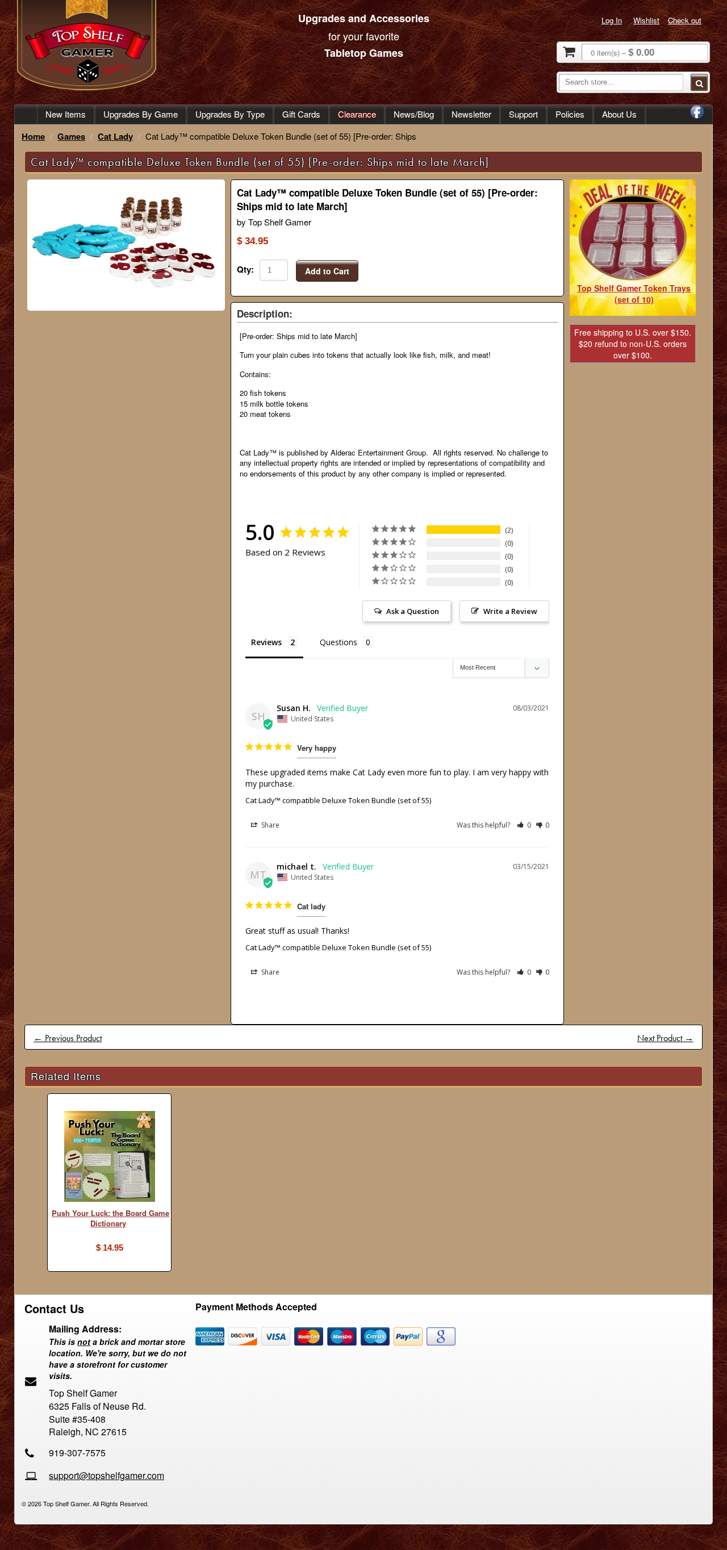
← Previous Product (68, 1038)
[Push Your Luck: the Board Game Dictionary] (109, 1158)
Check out (684, 20)
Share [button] (269, 825)
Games (71, 136)
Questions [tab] (338, 642)
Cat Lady (115, 136)
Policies (569, 114)
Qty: (245, 269)
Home (33, 136)
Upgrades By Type (230, 114)
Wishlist (646, 20)
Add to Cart (327, 271)
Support (523, 114)
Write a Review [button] (510, 611)
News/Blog (414, 114)
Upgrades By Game (140, 114)
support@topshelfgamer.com (106, 1475)
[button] (523, 825)
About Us (619, 114)
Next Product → (665, 1038)
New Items (65, 114)
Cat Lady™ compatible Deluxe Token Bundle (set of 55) (338, 800)
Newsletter (471, 114)
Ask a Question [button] (412, 611)
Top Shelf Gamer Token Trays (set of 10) (634, 293)
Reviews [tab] (266, 642)
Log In (611, 20)
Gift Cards (301, 114)
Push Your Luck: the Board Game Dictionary (110, 1218)
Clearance (357, 114)
